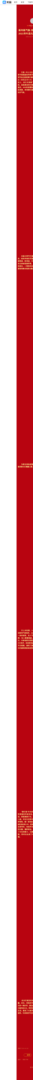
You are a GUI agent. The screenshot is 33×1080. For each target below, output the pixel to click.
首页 (15, 2)
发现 (22, 2)
